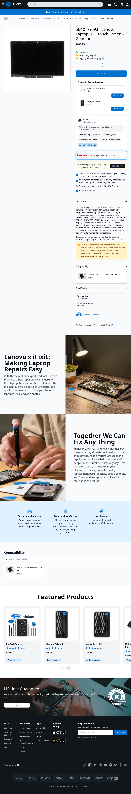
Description (81, 201)
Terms (38, 736)
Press (22, 747)
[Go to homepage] (14, 4)
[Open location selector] (115, 4)
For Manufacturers (26, 741)
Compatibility (82, 266)
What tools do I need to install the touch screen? (100, 140)
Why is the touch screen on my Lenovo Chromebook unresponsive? (95, 128)
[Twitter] (95, 765)
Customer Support (8, 733)
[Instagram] (100, 765)
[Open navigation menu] (3, 4)
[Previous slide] (62, 668)
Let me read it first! (88, 737)
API (5, 747)
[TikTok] (84, 765)
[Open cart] (121, 4)
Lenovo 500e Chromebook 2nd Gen (46, 18)
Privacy (39, 732)
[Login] (127, 4)
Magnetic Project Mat (95, 88)
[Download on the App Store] (59, 733)
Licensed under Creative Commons (72, 786)
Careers (7, 743)
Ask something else (87, 145)
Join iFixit (117, 166)
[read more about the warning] (112, 325)
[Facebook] (89, 765)
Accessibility (41, 728)
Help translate (10, 765)
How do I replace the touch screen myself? (97, 134)
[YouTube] (105, 765)
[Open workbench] (109, 4)
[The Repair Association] (125, 765)
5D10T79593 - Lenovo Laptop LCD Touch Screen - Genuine (88, 18)
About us (8, 728)
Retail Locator (26, 736)
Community (25, 728)
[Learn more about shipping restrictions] (95, 55)
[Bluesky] (115, 765)
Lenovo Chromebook (19, 18)
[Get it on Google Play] (59, 741)
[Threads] (120, 765)
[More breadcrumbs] (6, 18)
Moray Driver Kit (93, 102)
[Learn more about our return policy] (94, 191)
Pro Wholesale (26, 732)
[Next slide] (68, 668)
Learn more (17, 705)
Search (120, 65)
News (22, 751)
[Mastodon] (110, 765)
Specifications (82, 288)
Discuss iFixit (9, 739)
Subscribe (120, 732)
